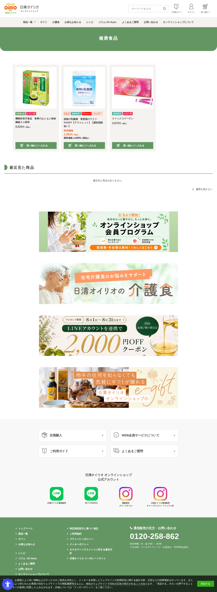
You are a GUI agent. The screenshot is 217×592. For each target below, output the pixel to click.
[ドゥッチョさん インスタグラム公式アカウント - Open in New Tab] (160, 499)
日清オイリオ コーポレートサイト (88, 558)
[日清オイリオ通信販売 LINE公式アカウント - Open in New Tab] (56, 499)
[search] (165, 9)
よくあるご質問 (130, 22)
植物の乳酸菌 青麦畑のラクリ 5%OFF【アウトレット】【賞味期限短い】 (83, 122)
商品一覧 (28, 22)
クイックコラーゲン (122, 118)
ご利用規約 (76, 533)
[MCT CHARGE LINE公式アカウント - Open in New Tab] (91, 499)
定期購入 (56, 435)
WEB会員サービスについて (140, 435)
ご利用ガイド (59, 451)
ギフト (43, 22)
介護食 (56, 22)
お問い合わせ (151, 22)
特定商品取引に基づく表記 (84, 528)
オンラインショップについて (178, 22)
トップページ (25, 528)
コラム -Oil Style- (27, 558)
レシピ (89, 22)
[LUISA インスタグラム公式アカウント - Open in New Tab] (126, 499)
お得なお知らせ (73, 22)
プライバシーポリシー (81, 539)
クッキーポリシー (79, 544)
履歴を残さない (204, 189)
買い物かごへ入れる (37, 145)
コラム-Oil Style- (107, 22)
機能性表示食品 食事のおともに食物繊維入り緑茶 (35, 120)
